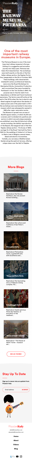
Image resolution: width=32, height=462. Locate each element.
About (16, 440)
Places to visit (7, 33)
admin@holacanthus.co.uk (16, 430)
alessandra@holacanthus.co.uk (16, 432)
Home (16, 436)
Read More (16, 354)
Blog (16, 449)
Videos (16, 444)
